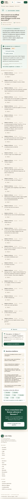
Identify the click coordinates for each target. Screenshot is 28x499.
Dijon (15, 395)
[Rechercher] (12, 2)
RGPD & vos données (6, 489)
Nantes (3, 476)
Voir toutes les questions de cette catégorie (13, 400)
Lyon (19, 397)
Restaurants (11, 6)
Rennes (7, 6)
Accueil (3, 6)
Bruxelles (16, 392)
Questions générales (6, 483)
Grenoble (22, 395)
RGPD (16, 496)
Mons (2, 453)
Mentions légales (5, 485)
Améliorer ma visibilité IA (13, 344)
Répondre (15, 329)
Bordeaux (8, 392)
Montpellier (4, 472)
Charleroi (8, 395)
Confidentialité (5, 487)
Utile (8, 76)
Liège (7, 397)
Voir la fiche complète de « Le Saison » (11, 66)
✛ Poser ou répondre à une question (14, 424)
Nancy (3, 474)
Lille (13, 397)
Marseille (3, 470)
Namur (3, 455)
